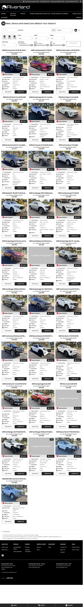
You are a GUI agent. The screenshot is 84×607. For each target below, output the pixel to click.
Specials (23, 13)
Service (39, 547)
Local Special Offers (17, 548)
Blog (49, 547)
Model (35, 35)
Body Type (5, 42)
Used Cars (4, 550)
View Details (8, 92)
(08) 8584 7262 (8, 567)
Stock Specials (17, 551)
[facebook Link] (80, 1)
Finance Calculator (28, 550)
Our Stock (13, 13)
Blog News (4, 17)
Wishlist (24, 74)
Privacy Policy (76, 547)
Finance (27, 547)
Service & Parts (77, 13)
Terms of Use (75, 550)
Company (78, 17)
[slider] (32, 45)
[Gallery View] (75, 30)
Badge (52, 35)
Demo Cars (5, 547)
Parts (38, 550)
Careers (62, 552)
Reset (53, 30)
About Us (62, 550)
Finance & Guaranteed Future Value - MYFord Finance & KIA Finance (49, 13)
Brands (3, 13)
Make (19, 35)
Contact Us (20, 92)
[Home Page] (15, 7)
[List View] (79, 30)
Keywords (20, 30)
